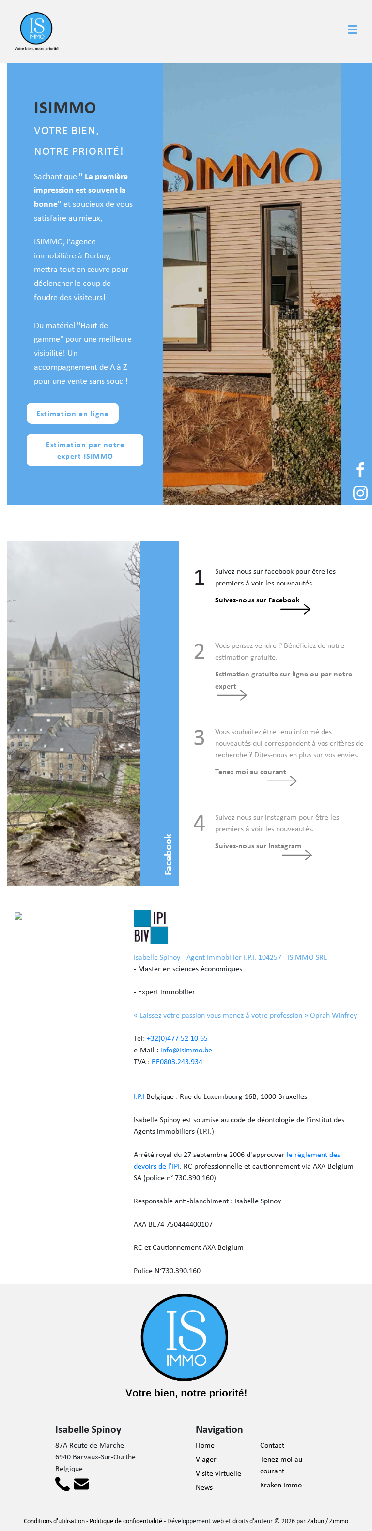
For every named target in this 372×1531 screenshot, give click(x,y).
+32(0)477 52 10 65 (177, 1038)
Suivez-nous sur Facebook (257, 599)
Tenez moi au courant (250, 771)
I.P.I (139, 1096)
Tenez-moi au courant (281, 1465)
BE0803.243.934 (177, 1061)
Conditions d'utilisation (54, 1520)
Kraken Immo (281, 1485)
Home (205, 1445)
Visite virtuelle (218, 1473)
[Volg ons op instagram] (360, 492)
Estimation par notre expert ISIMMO (85, 450)
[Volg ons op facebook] (360, 469)
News (204, 1487)
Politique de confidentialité (126, 1520)
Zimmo (338, 1520)
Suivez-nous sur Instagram (258, 845)
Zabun (315, 1520)
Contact (272, 1445)
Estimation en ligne (72, 413)
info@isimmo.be (186, 1050)
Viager (206, 1459)
